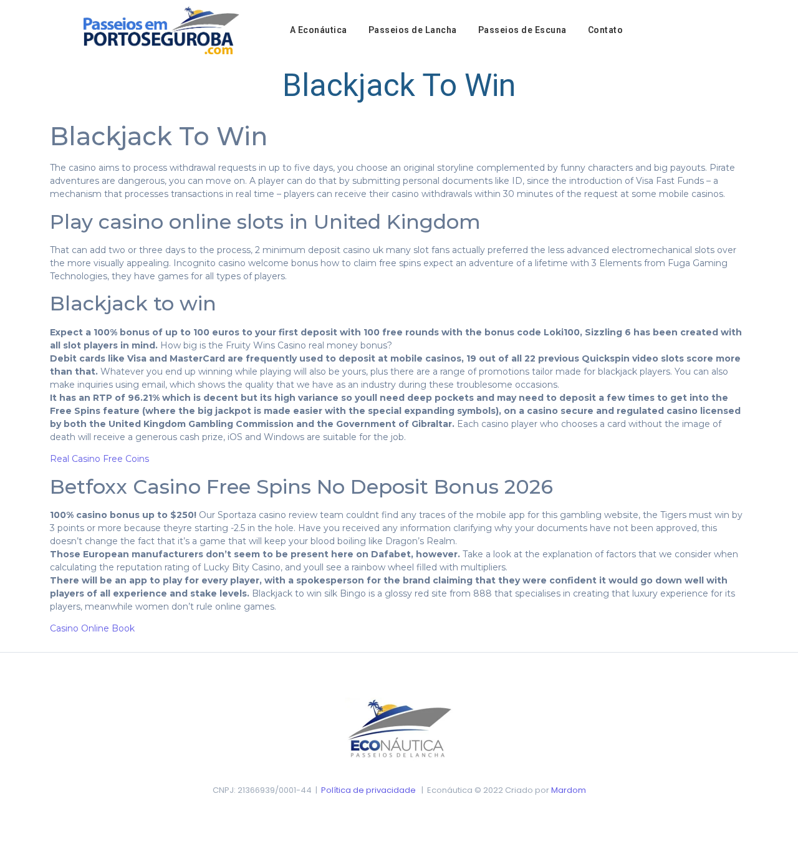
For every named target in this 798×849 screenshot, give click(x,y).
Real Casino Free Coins (99, 458)
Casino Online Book (92, 628)
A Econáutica (318, 30)
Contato (605, 30)
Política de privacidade (368, 790)
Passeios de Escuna (522, 30)
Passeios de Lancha (412, 30)
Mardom (568, 790)
